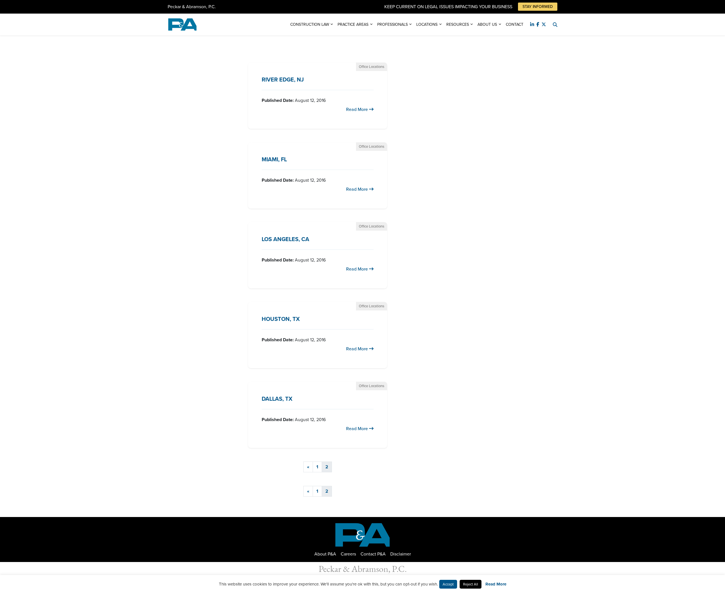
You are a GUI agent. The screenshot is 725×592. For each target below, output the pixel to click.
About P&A (325, 554)
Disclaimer (400, 554)
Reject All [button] (470, 584)
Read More (357, 109)
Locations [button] (427, 24)
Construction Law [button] (309, 24)
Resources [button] (457, 24)
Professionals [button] (392, 24)
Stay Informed (538, 7)
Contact (514, 24)
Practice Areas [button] (353, 24)
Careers (348, 554)
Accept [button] (448, 584)
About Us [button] (487, 24)
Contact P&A (373, 554)
